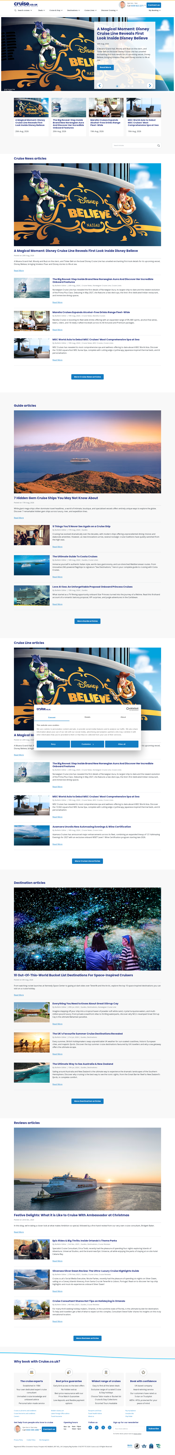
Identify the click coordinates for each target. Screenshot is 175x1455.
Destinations (72, 10)
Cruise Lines (89, 10)
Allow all (121, 744)
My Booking (153, 10)
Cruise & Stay (55, 10)
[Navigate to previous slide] (99, 85)
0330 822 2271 (137, 5)
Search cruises (24, 10)
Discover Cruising (108, 10)
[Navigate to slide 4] (128, 86)
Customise (86, 744)
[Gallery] (87, 54)
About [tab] (123, 717)
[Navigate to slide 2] (121, 86)
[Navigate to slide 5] (132, 86)
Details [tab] (87, 717)
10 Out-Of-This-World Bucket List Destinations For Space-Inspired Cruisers (73, 975)
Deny (53, 744)
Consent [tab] (51, 717)
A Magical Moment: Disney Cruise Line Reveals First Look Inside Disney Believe (76, 251)
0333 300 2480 (32, 1430)
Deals (40, 10)
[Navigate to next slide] (150, 85)
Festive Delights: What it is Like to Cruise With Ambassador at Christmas (71, 1215)
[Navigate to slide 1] (117, 86)
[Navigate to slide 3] (125, 86)
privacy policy (137, 1434)
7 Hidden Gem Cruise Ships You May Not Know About (56, 498)
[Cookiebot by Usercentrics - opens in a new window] (128, 709)
